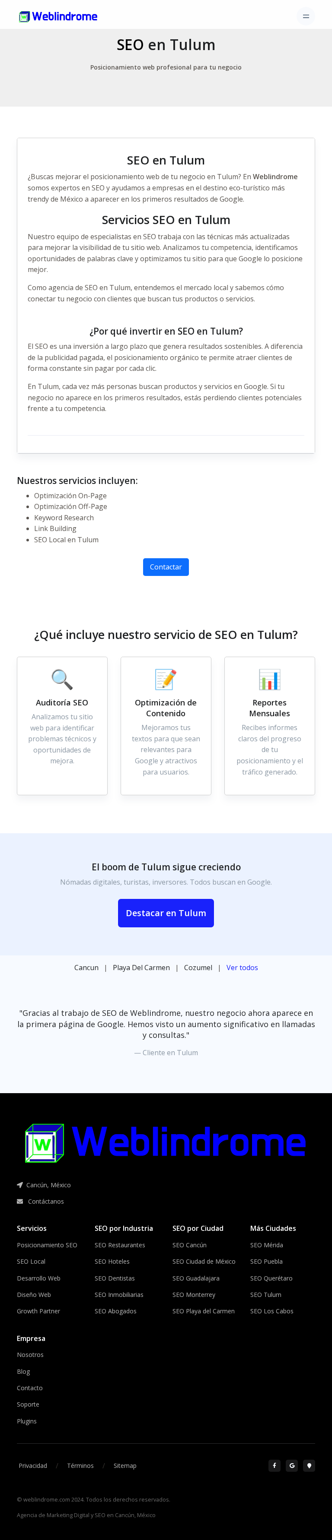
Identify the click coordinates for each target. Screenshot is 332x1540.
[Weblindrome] (166, 1143)
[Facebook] (274, 1466)
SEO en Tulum (108, 287)
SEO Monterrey (193, 1294)
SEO (130, 44)
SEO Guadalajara (196, 1278)
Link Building (55, 528)
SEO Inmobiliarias (119, 1294)
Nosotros (30, 1354)
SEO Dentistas (115, 1278)
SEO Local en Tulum (66, 539)
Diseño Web (34, 1294)
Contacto (30, 1388)
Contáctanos (45, 1201)
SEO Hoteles (112, 1261)
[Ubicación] (309, 1466)
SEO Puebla (266, 1261)
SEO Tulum (265, 1294)
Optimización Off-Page (70, 506)
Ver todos (242, 967)
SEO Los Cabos (272, 1311)
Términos (80, 1465)
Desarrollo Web (39, 1278)
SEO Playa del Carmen (203, 1311)
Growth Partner (38, 1311)
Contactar (166, 567)
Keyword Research (64, 517)
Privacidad (33, 1465)
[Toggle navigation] (306, 16)
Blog (23, 1371)
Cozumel (198, 967)
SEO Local (31, 1261)
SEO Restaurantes (120, 1245)
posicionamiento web (125, 176)
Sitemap (125, 1465)
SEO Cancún (189, 1245)
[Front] (58, 16)
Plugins (27, 1421)
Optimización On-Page (70, 495)
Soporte (28, 1404)
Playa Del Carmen (141, 967)
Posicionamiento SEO (47, 1245)
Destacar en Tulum (166, 913)
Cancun (86, 967)
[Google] (292, 1466)
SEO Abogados (116, 1311)
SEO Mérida (266, 1245)
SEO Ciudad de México (204, 1261)
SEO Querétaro (271, 1278)
